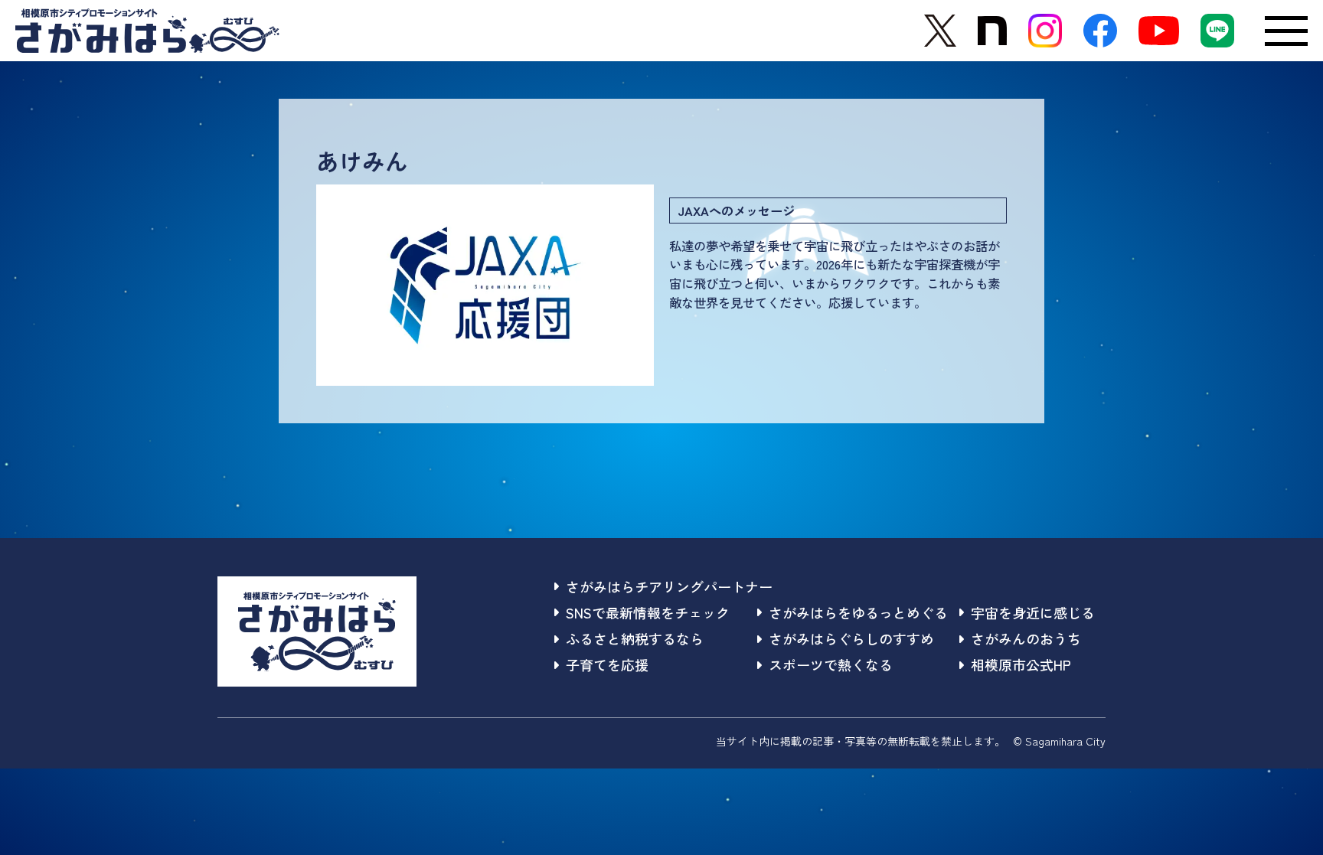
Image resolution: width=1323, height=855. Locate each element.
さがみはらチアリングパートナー (669, 586)
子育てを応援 (607, 664)
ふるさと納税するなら (635, 638)
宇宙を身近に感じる (1033, 612)
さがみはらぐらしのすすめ (851, 638)
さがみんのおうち (1026, 638)
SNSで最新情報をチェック (648, 612)
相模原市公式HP (1021, 664)
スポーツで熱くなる (831, 664)
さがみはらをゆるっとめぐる (858, 612)
